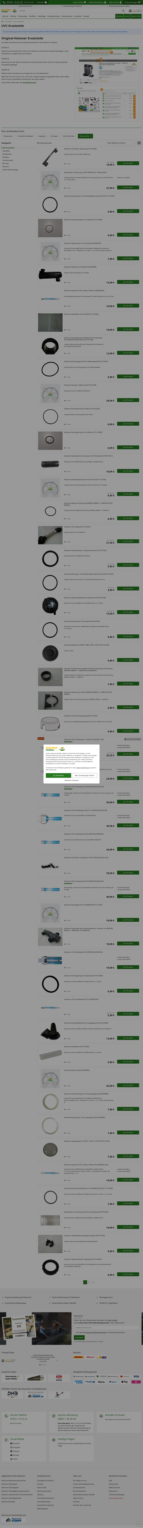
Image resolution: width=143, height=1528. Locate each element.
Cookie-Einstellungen (83, 768)
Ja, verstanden (58, 775)
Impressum (75, 780)
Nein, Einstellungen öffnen (84, 775)
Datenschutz (68, 780)
